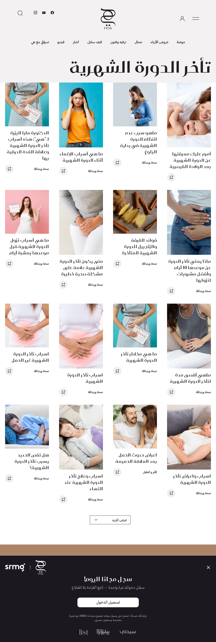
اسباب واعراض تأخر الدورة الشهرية (192, 479)
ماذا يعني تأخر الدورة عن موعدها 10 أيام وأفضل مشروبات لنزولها (189, 270)
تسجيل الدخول (108, 602)
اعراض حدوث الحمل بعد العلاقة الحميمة (136, 458)
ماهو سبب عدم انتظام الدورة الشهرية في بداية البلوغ (138, 142)
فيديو (61, 42)
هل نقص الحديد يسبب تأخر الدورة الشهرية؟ (32, 461)
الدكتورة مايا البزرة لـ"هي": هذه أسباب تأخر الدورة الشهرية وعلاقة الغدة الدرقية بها (28, 145)
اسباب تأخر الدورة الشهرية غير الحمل (30, 357)
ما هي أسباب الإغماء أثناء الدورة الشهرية (81, 157)
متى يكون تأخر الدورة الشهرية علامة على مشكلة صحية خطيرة (81, 267)
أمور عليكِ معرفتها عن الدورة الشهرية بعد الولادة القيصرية (190, 160)
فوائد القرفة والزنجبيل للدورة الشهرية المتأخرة (139, 246)
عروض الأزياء (159, 42)
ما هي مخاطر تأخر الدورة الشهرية (139, 357)
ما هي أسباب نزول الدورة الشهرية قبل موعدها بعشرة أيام (29, 246)
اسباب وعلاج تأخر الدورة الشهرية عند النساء (83, 482)
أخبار (76, 42)
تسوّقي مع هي (40, 42)
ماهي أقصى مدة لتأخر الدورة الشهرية (190, 378)
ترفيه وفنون (118, 42)
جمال (138, 42)
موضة (181, 42)
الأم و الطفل (150, 472)
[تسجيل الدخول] (182, 19)
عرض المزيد (119, 520)
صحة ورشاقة (149, 162)
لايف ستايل (94, 42)
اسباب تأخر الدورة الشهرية (85, 378)
